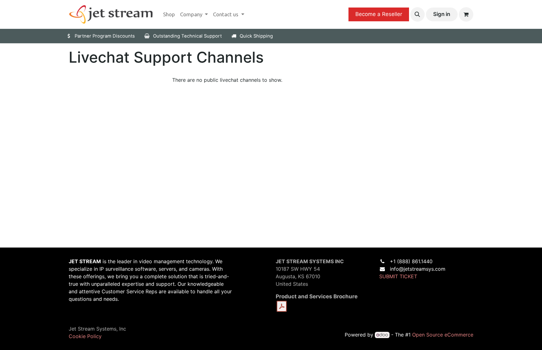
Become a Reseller (378, 14)
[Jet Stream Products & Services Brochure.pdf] (282, 306)
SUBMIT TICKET (398, 276)
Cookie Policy (85, 336)
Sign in (441, 14)
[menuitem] (169, 14)
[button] (417, 14)
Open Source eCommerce (442, 335)
